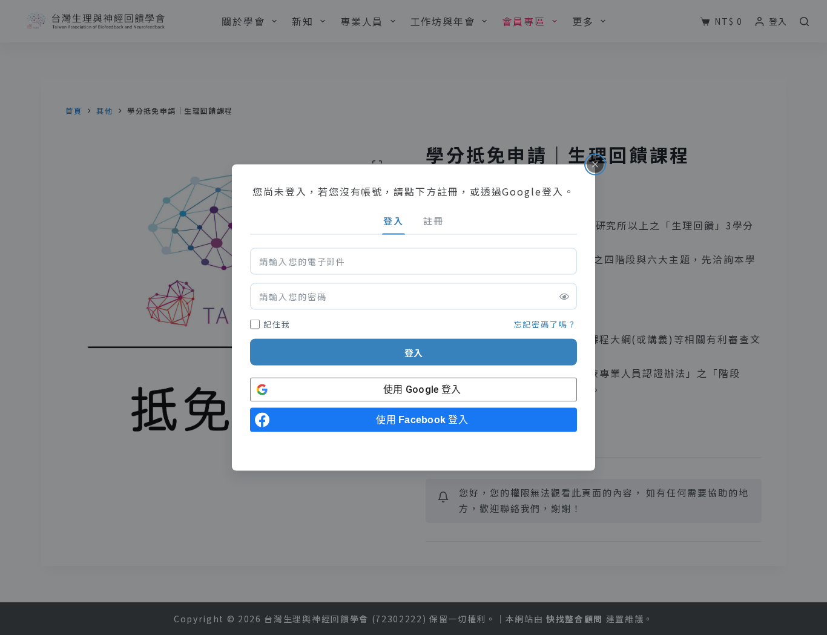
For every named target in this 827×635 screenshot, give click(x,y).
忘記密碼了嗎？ (545, 323)
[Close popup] (595, 164)
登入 (413, 352)
